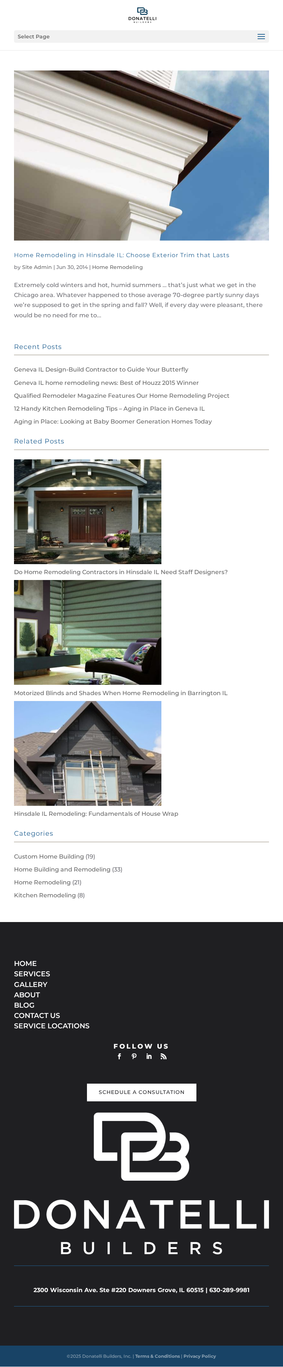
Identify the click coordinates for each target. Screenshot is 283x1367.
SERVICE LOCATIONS (52, 1026)
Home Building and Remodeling (62, 869)
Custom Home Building (49, 856)
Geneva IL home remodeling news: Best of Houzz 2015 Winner (106, 382)
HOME (25, 963)
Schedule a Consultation (142, 1092)
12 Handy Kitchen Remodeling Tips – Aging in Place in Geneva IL (109, 408)
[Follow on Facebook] (119, 1056)
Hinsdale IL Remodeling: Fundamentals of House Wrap (96, 813)
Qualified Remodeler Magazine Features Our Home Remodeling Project (122, 395)
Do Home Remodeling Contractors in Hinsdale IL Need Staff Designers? (121, 572)
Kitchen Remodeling (45, 895)
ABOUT (27, 995)
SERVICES (32, 974)
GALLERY (31, 984)
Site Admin (37, 267)
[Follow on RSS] (164, 1056)
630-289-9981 (229, 1290)
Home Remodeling (117, 267)
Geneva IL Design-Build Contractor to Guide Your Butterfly (101, 369)
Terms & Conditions (158, 1356)
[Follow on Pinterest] (134, 1056)
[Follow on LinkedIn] (149, 1056)
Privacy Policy (200, 1356)
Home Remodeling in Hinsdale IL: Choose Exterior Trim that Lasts (122, 255)
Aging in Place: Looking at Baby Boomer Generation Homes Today (113, 421)
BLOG (24, 1005)
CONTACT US (37, 1015)
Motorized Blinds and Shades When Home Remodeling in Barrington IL (121, 693)
